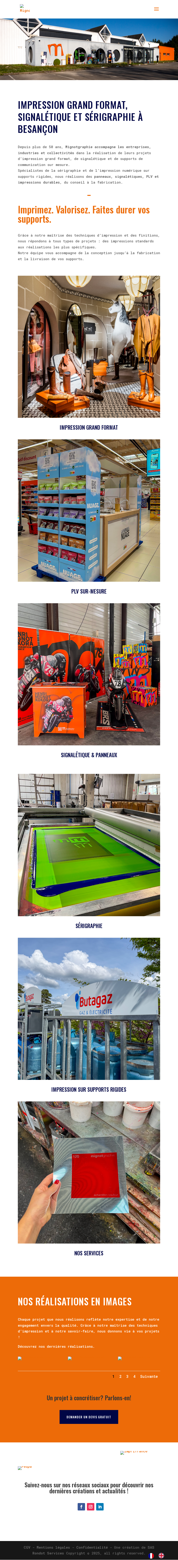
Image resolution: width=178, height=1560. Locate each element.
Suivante (149, 1376)
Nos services (88, 1253)
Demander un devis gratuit (89, 1416)
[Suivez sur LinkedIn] (100, 1506)
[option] (162, 1555)
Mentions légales (53, 1547)
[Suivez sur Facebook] (81, 1506)
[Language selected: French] (158, 1555)
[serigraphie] (39, 1356)
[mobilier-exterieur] (89, 1356)
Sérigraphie (89, 926)
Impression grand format (89, 427)
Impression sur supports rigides (88, 1089)
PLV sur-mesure (89, 591)
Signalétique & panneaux (89, 755)
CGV (27, 1547)
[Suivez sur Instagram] (90, 1506)
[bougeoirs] (139, 1356)
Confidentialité (92, 1547)
